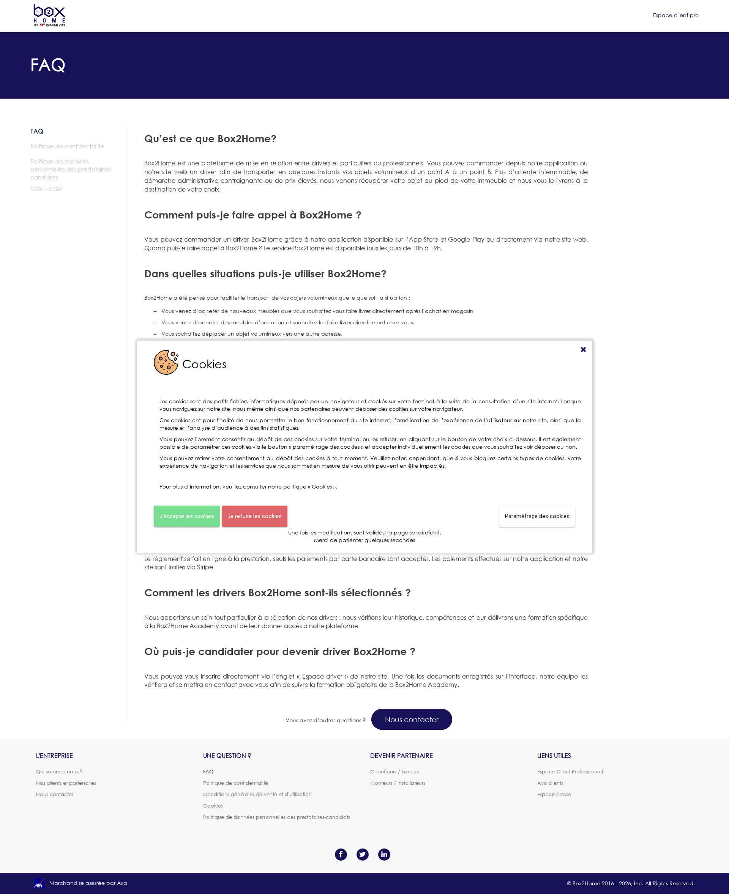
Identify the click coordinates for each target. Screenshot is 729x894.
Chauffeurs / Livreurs (394, 771)
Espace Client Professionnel (570, 771)
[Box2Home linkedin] (384, 853)
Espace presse (554, 794)
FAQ (36, 131)
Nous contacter (412, 719)
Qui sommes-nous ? (59, 771)
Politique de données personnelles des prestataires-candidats (71, 169)
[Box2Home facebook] (341, 853)
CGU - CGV (46, 188)
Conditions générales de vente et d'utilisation (257, 794)
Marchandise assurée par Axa (87, 883)
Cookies (213, 806)
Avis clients (550, 783)
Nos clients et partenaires (66, 783)
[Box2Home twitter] (362, 853)
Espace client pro (676, 15)
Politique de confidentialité (67, 146)
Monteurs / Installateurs (397, 783)
